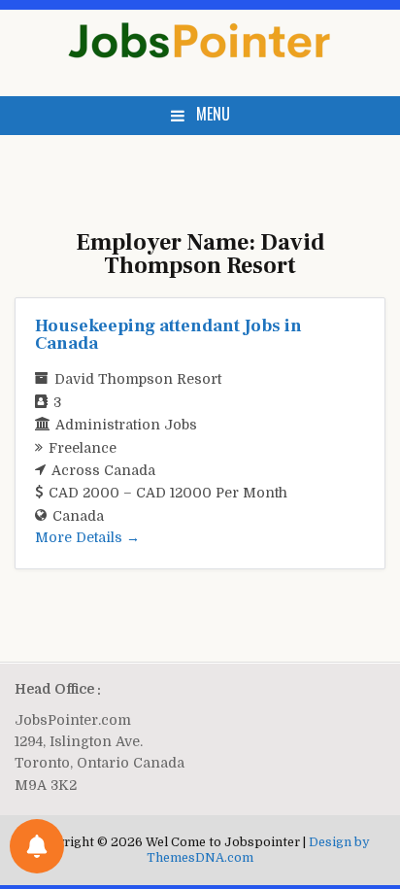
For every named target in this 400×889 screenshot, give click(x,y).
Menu (213, 113)
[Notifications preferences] (37, 846)
